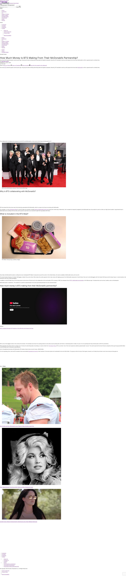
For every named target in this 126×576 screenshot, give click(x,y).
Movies (3, 20)
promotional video (13, 209)
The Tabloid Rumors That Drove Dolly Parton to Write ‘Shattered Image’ (16, 487)
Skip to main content (4, 0)
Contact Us (6, 560)
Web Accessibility (7, 35)
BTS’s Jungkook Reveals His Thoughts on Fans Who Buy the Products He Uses (16, 328)
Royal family (4, 17)
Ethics (5, 562)
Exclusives (4, 11)
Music (3, 19)
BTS (5, 67)
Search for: (2, 7)
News (3, 10)
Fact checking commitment (10, 564)
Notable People (5, 16)
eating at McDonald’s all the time (41, 209)
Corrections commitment (9, 565)
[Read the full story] (31, 423)
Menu (1, 8)
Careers (5, 561)
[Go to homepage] (4, 551)
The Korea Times (52, 345)
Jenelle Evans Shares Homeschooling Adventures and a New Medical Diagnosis (18, 521)
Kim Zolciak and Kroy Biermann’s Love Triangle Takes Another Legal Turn (17, 426)
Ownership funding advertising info (11, 566)
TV (2, 12)
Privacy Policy (7, 33)
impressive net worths (33, 351)
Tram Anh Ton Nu (5, 61)
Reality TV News (5, 14)
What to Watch (5, 15)
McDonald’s (80, 67)
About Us (6, 30)
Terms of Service (7, 31)
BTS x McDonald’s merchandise (76, 280)
